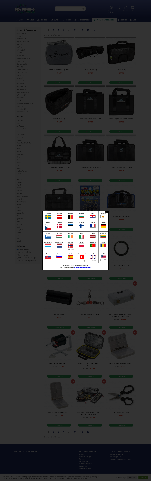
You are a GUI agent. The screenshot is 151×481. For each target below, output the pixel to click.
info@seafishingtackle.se (82, 267)
